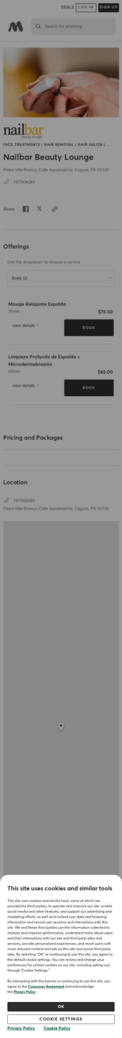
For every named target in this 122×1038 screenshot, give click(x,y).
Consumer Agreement (46, 987)
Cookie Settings (61, 1019)
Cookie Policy (57, 1028)
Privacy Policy (25, 992)
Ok (61, 1007)
